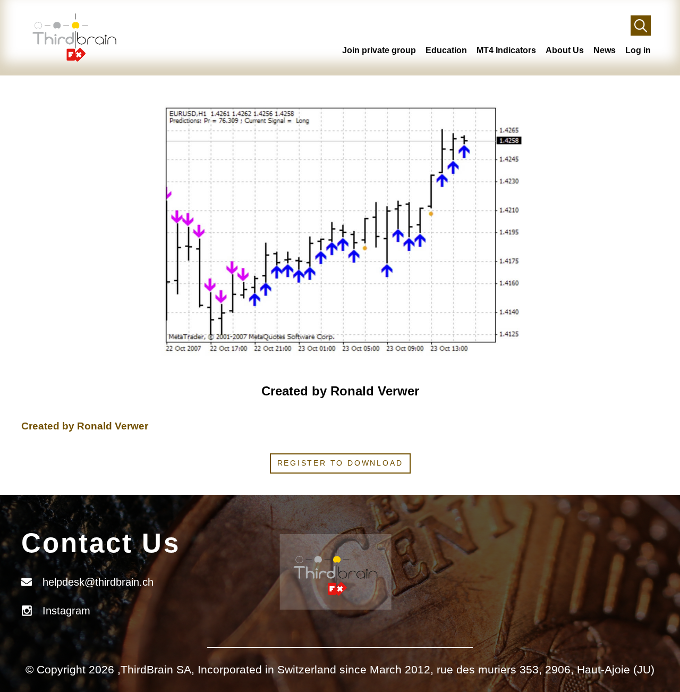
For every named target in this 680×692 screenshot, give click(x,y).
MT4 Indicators (506, 50)
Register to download (340, 463)
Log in (638, 50)
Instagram (66, 611)
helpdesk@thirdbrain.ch (98, 582)
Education (446, 50)
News (604, 50)
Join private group (379, 50)
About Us (565, 50)
